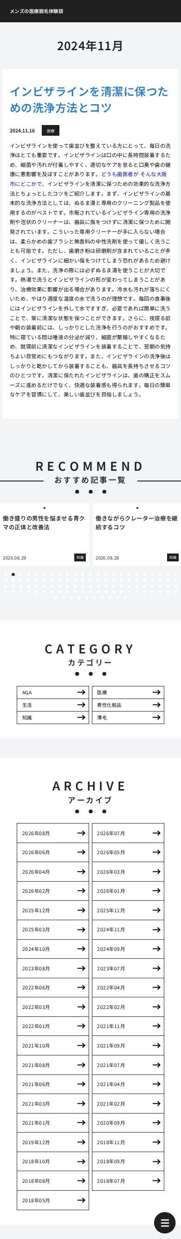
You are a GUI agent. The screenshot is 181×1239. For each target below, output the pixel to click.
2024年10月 (36, 948)
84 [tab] (113, 591)
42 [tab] (144, 580)
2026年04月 (36, 871)
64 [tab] (137, 586)
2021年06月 (36, 1084)
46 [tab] (175, 580)
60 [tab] (105, 586)
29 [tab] (44, 580)
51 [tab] (36, 586)
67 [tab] (160, 586)
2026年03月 (111, 871)
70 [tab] (5, 591)
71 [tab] (13, 591)
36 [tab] (98, 580)
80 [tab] (82, 591)
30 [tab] (52, 580)
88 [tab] (144, 591)
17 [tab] (129, 574)
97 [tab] (86, 597)
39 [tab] (121, 580)
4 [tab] (28, 574)
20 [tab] (152, 574)
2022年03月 (36, 1006)
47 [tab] (5, 586)
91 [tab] (167, 591)
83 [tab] (105, 591)
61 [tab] (113, 586)
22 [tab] (167, 574)
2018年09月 (111, 1161)
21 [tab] (160, 574)
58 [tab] (90, 586)
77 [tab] (59, 591)
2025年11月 (111, 910)
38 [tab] (113, 580)
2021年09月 (111, 1045)
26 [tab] (20, 580)
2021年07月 (111, 1064)
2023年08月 (36, 968)
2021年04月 (111, 1084)
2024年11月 (111, 929)
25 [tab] (13, 580)
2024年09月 (111, 948)
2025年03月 (36, 929)
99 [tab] (102, 597)
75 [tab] (44, 591)
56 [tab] (75, 586)
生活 (27, 704)
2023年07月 (111, 968)
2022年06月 (36, 987)
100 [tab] (109, 597)
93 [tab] (55, 597)
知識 (27, 717)
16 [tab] (121, 574)
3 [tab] (20, 574)
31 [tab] (59, 580)
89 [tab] (152, 591)
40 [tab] (129, 580)
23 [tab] (175, 574)
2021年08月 (36, 1064)
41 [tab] (137, 580)
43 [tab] (152, 580)
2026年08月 (36, 833)
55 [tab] (67, 586)
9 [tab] (67, 574)
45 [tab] (167, 580)
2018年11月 (111, 1142)
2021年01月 (36, 1122)
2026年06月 (36, 852)
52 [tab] (44, 586)
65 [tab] (144, 586)
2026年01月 (111, 890)
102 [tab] (125, 597)
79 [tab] (75, 591)
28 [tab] (36, 580)
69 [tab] (175, 586)
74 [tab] (36, 591)
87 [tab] (137, 591)
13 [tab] (98, 574)
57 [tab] (82, 586)
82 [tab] (98, 591)
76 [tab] (52, 591)
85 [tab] (121, 591)
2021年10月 (36, 1045)
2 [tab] (13, 574)
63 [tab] (129, 586)
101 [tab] (117, 597)
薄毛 (102, 717)
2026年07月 (111, 833)
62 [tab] (121, 586)
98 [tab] (94, 597)
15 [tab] (113, 574)
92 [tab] (175, 591)
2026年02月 (36, 890)
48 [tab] (13, 586)
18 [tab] (137, 574)
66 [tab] (152, 586)
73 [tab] (28, 591)
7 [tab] (52, 574)
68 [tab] (167, 586)
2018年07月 (111, 1180)
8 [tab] (59, 574)
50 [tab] (28, 586)
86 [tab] (129, 591)
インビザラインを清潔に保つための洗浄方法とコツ (89, 99)
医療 (102, 692)
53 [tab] (52, 586)
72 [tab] (20, 591)
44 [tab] (160, 580)
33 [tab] (75, 580)
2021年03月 (36, 1103)
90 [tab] (160, 591)
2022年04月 (111, 987)
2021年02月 (111, 1103)
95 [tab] (71, 597)
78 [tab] (67, 591)
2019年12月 (36, 1142)
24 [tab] (5, 580)
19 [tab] (144, 574)
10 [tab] (75, 574)
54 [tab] (59, 586)
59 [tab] (98, 586)
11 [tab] (82, 574)
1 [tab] (5, 574)
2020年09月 (111, 1122)
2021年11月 (111, 1025)
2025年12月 (36, 910)
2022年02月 (111, 1006)
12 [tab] (90, 574)
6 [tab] (44, 574)
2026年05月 (111, 852)
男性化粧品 (109, 704)
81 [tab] (90, 591)
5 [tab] (36, 574)
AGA (27, 692)
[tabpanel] (44, 534)
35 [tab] (90, 580)
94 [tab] (63, 597)
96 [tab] (79, 597)
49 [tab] (20, 586)
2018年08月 (36, 1180)
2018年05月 (36, 1200)
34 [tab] (82, 580)
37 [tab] (105, 580)
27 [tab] (28, 580)
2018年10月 (36, 1161)
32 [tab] (67, 580)
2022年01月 (36, 1025)
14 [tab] (105, 574)
